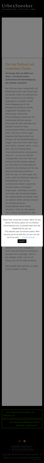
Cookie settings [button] (28, 237)
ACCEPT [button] (22, 241)
